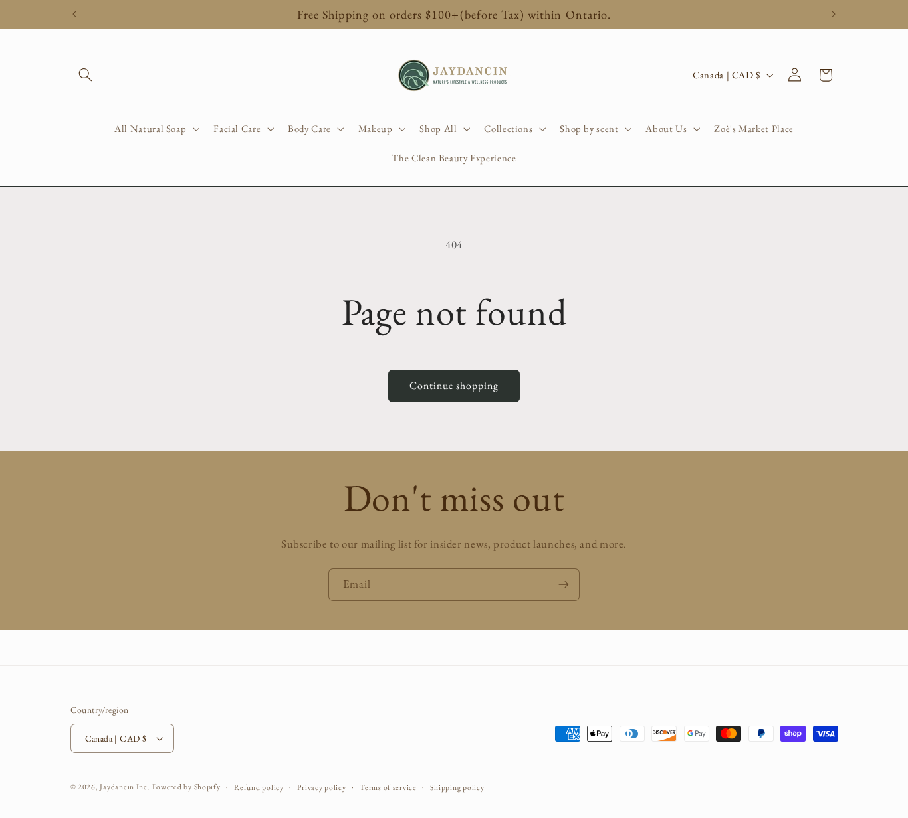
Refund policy (259, 787)
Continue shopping (454, 385)
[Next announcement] (833, 14)
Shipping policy (457, 787)
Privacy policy (321, 787)
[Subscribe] (563, 584)
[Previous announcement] (74, 14)
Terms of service (388, 787)
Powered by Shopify (186, 786)
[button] (85, 75)
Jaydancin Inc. (125, 786)
